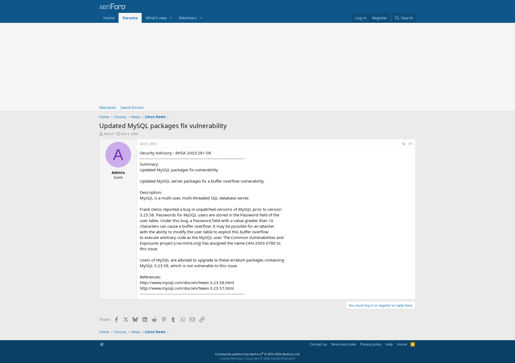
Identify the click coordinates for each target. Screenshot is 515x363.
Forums (130, 17)
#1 (411, 143)
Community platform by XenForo (257, 354)
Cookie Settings (231, 358)
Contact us (318, 344)
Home (109, 17)
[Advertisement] (257, 63)
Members (188, 17)
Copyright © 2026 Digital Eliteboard (270, 358)
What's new (156, 17)
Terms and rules (343, 344)
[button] (171, 18)
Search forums (132, 107)
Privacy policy (371, 344)
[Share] (403, 144)
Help (389, 344)
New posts (107, 107)
